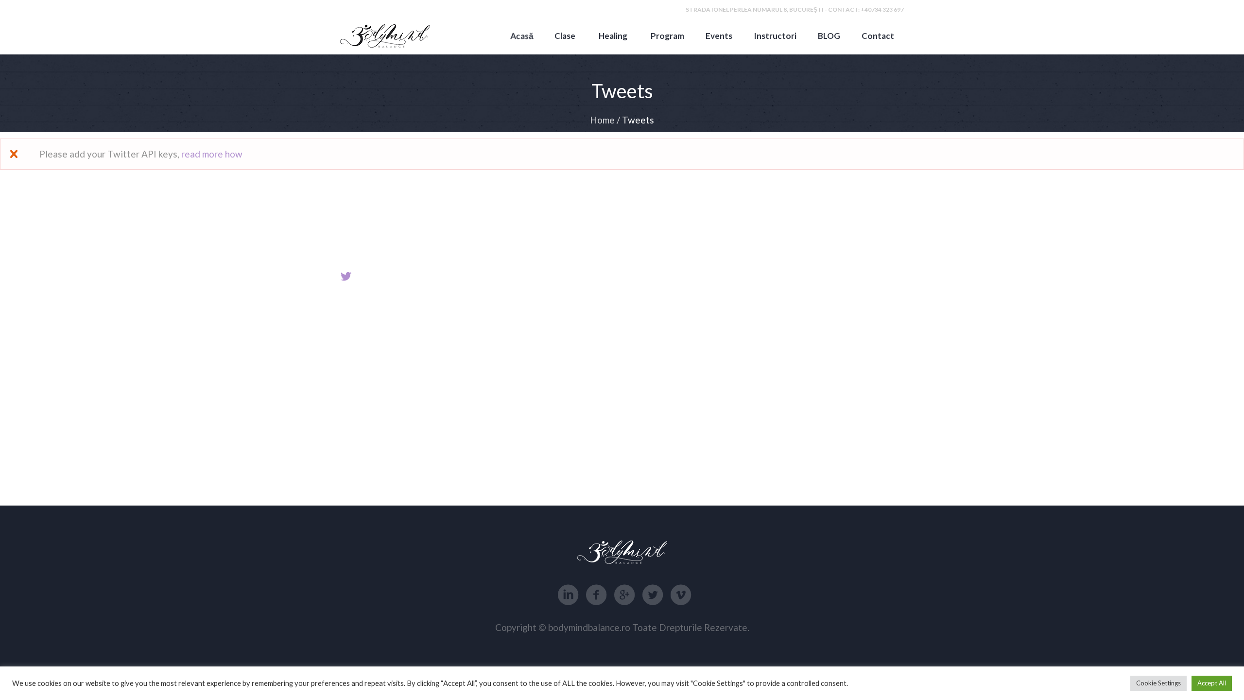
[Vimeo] (680, 595)
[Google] (624, 595)
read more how (211, 153)
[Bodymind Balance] (385, 35)
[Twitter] (652, 595)
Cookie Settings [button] (1158, 683)
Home (602, 119)
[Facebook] (596, 595)
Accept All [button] (1211, 683)
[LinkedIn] (568, 595)
